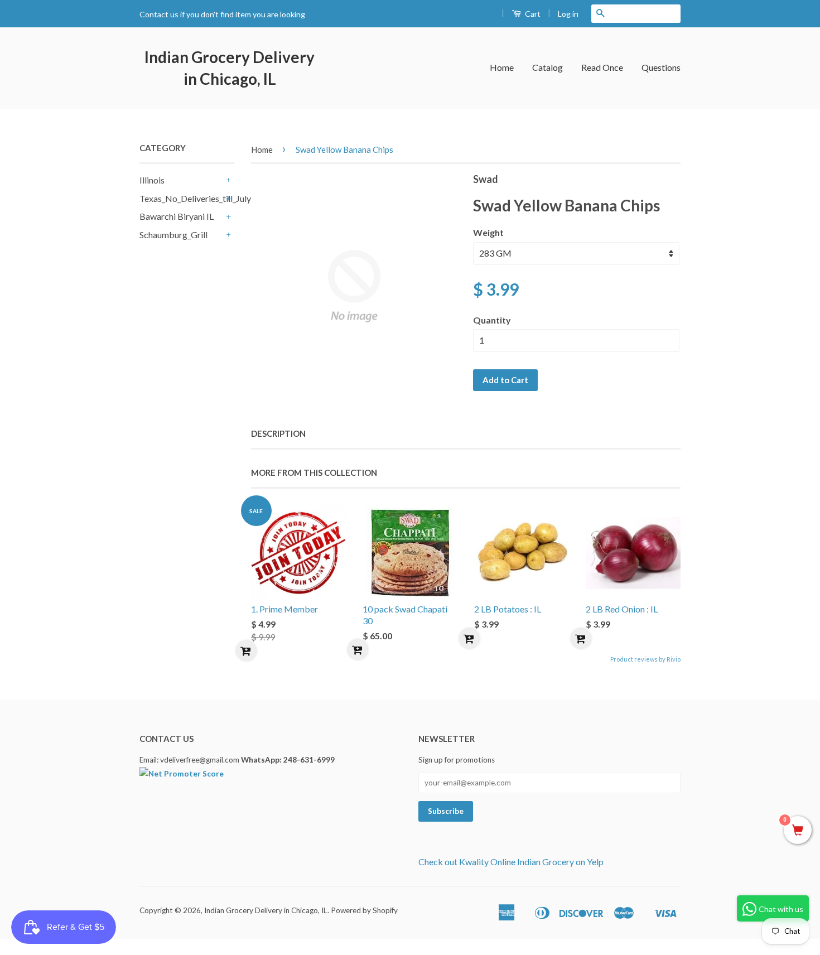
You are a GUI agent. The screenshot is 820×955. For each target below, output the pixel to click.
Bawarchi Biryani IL (176, 216)
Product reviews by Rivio (645, 659)
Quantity (492, 320)
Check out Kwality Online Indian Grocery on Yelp (511, 861)
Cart (532, 13)
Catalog (547, 67)
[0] (798, 830)
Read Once (602, 67)
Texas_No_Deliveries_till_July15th (181, 198)
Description (278, 433)
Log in (568, 13)
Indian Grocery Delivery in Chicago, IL (229, 67)
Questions (661, 67)
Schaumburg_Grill (173, 234)
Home (502, 67)
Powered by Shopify (364, 910)
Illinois (152, 180)
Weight (488, 232)
